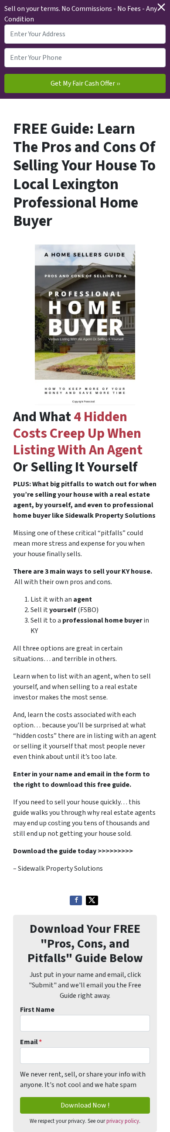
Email (31, 1042)
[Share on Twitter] (92, 900)
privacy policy (122, 1121)
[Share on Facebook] (76, 900)
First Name (37, 1009)
